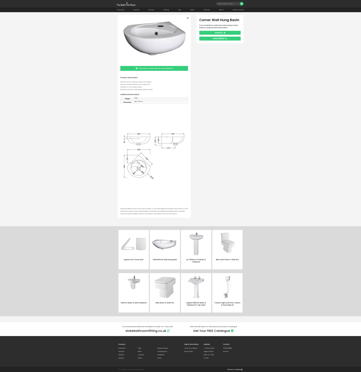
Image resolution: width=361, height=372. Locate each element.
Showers (151, 10)
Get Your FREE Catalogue (211, 331)
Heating (166, 10)
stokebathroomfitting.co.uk (145, 331)
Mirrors (221, 10)
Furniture (136, 10)
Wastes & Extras (238, 10)
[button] (187, 18)
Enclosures (120, 10)
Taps (179, 10)
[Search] (241, 4)
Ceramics (206, 10)
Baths (192, 10)
